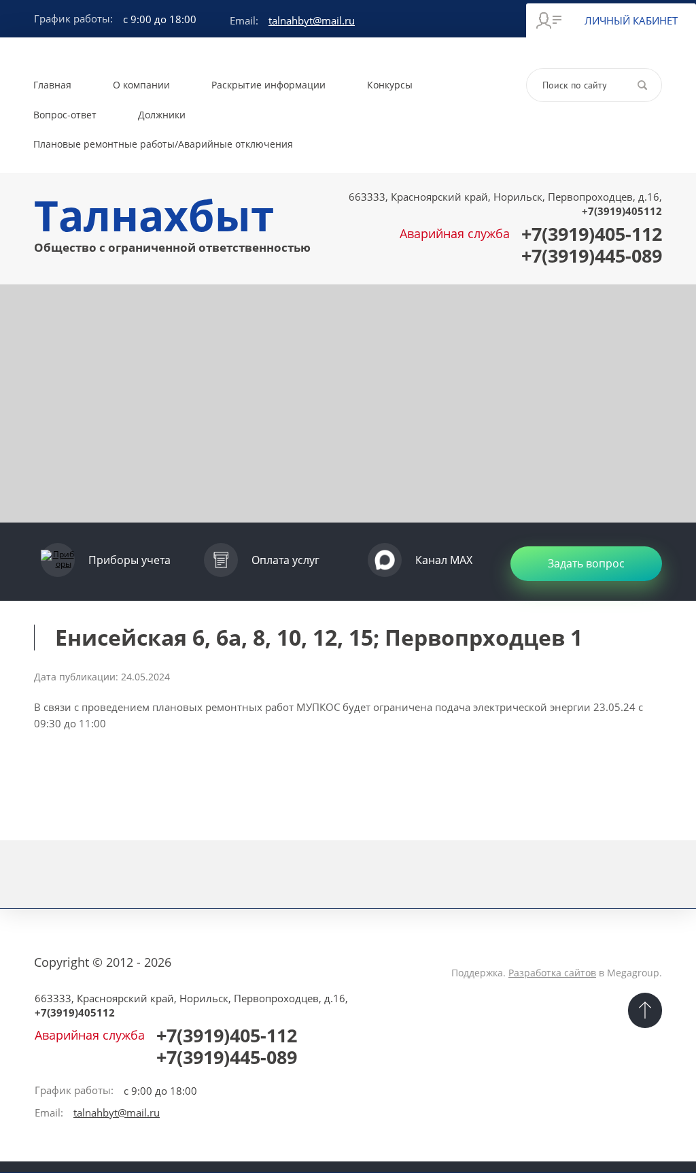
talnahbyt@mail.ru (311, 20)
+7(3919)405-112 (591, 233)
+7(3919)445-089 (591, 255)
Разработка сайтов (552, 972)
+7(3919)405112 (622, 211)
